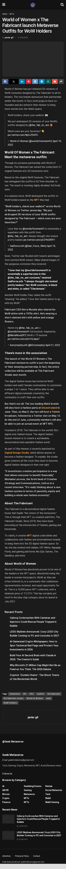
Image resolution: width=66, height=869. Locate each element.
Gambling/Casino (32, 786)
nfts (32, 694)
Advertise (6, 856)
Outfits (40, 694)
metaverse (15, 694)
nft (24, 694)
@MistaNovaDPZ (17, 335)
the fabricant (54, 694)
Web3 (48, 798)
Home (4, 14)
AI (3, 786)
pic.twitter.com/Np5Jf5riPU (23, 134)
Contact (36, 856)
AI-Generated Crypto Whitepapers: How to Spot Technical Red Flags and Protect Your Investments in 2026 (34, 645)
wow (48, 698)
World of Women (35, 698)
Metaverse (29, 794)
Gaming (28, 790)
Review (48, 786)
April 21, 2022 (52, 345)
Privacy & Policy (22, 856)
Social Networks (53, 790)
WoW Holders (10, 703)
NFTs (12, 14)
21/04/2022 (23, 37)
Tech (47, 794)
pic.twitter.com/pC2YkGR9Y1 (39, 239)
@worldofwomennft (34, 228)
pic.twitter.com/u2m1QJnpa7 (23, 338)
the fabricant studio (13, 698)
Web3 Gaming (52, 802)
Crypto (5, 798)
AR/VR (5, 790)
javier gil (9, 37)
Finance (6, 802)
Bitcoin (6, 794)
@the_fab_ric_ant (39, 125)
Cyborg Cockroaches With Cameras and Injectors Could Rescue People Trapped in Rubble (33, 621)
